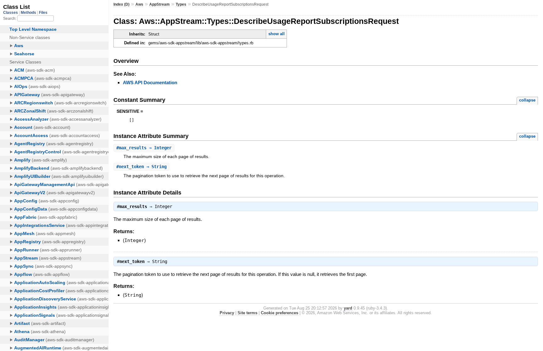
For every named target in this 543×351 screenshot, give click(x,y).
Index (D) (121, 4)
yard (348, 308)
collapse (527, 100)
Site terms (247, 312)
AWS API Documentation (150, 82)
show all (276, 33)
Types (181, 4)
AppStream (159, 4)
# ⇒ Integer (144, 147)
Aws (139, 4)
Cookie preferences (279, 312)
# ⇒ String (141, 166)
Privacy (227, 312)
